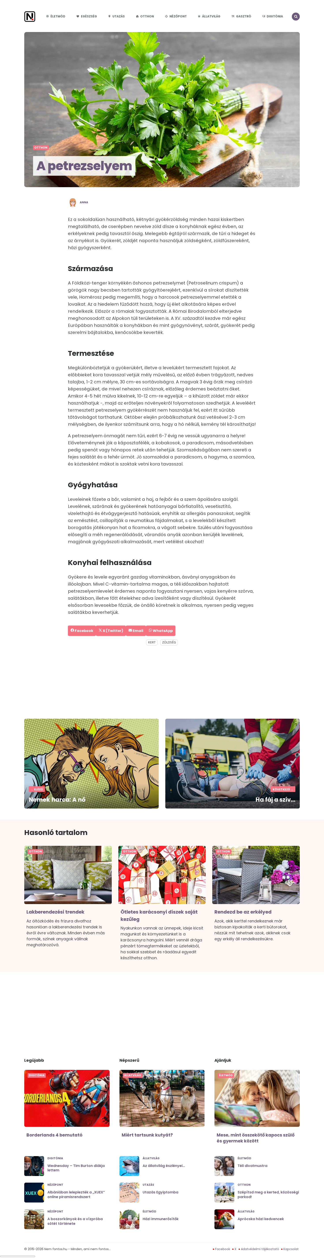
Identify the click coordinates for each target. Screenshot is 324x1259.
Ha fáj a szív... (275, 800)
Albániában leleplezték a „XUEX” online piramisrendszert (76, 1194)
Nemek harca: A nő (57, 800)
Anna (84, 202)
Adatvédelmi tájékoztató (260, 1249)
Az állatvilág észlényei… (164, 1165)
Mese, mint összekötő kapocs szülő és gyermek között (255, 1138)
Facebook (222, 1249)
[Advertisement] (162, 682)
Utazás (118, 16)
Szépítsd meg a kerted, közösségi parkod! (268, 1194)
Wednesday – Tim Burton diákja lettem (76, 1168)
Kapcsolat (291, 1249)
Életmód (57, 16)
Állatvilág (211, 16)
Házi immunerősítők (161, 1218)
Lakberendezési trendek (55, 911)
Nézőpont (178, 16)
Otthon (147, 16)
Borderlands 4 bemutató (54, 1135)
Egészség (89, 16)
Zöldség (169, 642)
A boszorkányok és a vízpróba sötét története (75, 1221)
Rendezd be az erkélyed (243, 911)
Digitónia (275, 16)
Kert (152, 642)
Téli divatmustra (252, 1165)
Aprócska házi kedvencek (261, 1218)
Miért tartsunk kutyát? (147, 1135)
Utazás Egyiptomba (160, 1192)
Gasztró (243, 16)
